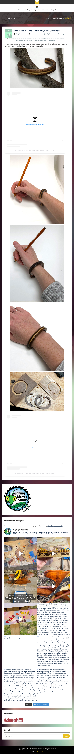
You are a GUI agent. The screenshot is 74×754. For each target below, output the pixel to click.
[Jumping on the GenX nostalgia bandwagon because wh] (53, 619)
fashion (29, 39)
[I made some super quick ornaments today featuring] (53, 685)
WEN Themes (41, 751)
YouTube (11, 720)
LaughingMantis (21, 34)
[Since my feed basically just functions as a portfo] (20, 685)
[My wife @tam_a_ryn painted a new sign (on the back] (20, 619)
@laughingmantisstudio (54, 526)
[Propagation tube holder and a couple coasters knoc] (20, 652)
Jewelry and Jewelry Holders (45, 34)
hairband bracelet (44, 39)
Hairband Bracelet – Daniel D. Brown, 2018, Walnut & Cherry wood (37, 30)
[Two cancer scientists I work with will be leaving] (53, 652)
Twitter (16, 720)
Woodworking (59, 34)
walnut (26, 40)
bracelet (19, 39)
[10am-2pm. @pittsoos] (20, 586)
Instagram (6, 720)
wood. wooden (33, 40)
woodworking (51, 40)
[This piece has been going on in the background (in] (20, 553)
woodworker (42, 40)
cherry (24, 39)
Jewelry (33, 34)
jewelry (62, 39)
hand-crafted (55, 39)
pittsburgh (19, 40)
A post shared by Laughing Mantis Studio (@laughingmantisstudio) (35, 150)
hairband (35, 39)
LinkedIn (20, 720)
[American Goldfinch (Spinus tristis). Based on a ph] (53, 586)
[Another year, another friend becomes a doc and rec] (53, 553)
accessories (12, 39)
